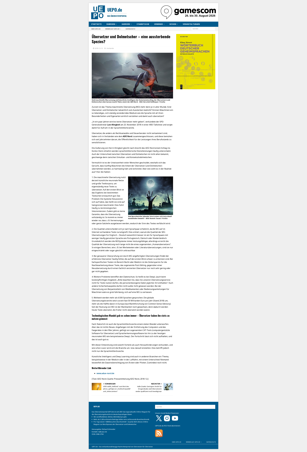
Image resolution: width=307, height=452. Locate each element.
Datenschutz (130, 29)
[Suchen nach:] (203, 29)
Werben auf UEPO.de (112, 29)
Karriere (126, 24)
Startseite (96, 24)
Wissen (172, 24)
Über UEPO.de (95, 29)
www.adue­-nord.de (105, 373)
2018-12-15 (99, 48)
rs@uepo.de (102, 432)
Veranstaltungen (191, 24)
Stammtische (143, 24)
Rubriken (110, 24)
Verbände (158, 24)
